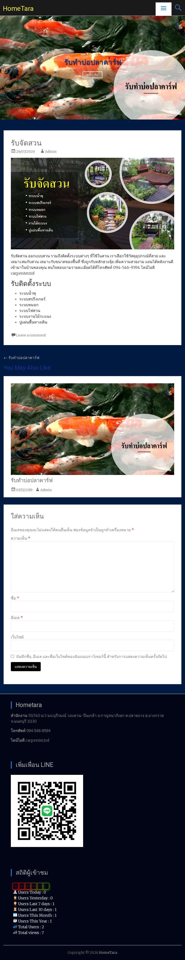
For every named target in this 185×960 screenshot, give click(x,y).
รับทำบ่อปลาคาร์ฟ (21, 357)
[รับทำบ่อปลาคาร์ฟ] (92, 473)
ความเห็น (20, 538)
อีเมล (17, 617)
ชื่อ (15, 598)
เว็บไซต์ (17, 637)
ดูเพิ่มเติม (92, 74)
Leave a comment (31, 335)
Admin (50, 151)
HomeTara (18, 9)
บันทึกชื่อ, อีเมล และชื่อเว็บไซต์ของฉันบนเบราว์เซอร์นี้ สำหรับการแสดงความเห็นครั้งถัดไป (91, 656)
